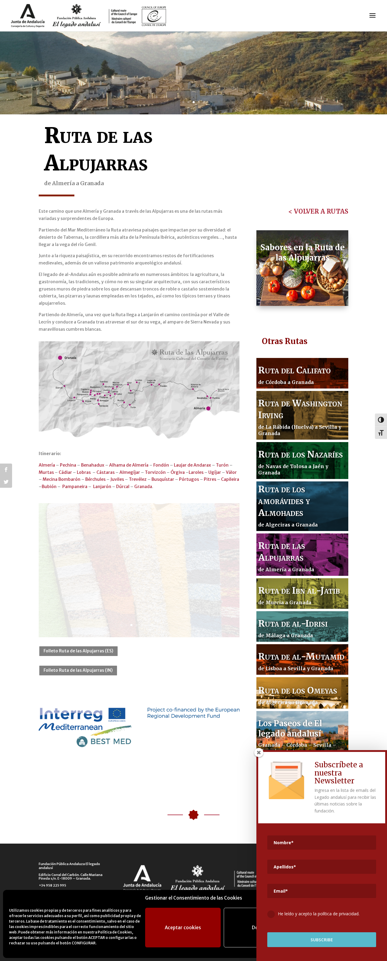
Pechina (68, 465)
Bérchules (95, 479)
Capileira (230, 479)
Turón (222, 465)
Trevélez (138, 479)
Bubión (49, 486)
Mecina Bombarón (61, 479)
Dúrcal (122, 486)
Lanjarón (101, 486)
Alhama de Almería (128, 465)
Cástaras (105, 472)
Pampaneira (74, 486)
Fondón (161, 465)
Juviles (117, 479)
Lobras (84, 472)
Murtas (46, 472)
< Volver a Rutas (318, 211)
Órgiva (178, 472)
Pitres (210, 479)
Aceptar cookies (183, 927)
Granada (143, 486)
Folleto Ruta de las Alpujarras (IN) (78, 670)
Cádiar (65, 472)
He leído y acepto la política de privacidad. (318, 914)
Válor (231, 472)
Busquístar (162, 479)
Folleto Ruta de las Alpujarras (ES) (78, 651)
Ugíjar (214, 472)
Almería (47, 465)
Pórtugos (189, 479)
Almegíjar (129, 472)
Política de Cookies (115, 932)
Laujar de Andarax (192, 465)
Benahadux (92, 465)
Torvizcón (155, 472)
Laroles (196, 472)
